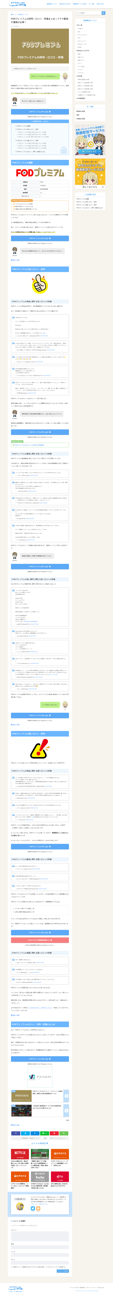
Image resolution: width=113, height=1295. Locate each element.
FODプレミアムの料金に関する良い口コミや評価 (32, 132)
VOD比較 (79, 76)
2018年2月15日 (40, 962)
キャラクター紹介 (74, 1287)
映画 (79, 54)
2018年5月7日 (29, 819)
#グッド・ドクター (53, 674)
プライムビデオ (82, 35)
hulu (79, 31)
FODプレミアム (55, 1138)
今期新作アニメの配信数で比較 (86, 95)
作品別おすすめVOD (65, 4)
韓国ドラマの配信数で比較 (85, 85)
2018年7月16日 (34, 624)
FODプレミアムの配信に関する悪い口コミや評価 (32, 145)
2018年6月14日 (34, 651)
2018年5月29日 (36, 869)
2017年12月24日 (36, 982)
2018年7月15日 (30, 540)
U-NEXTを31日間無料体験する (39, 940)
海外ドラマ (81, 57)
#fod (44, 333)
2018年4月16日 (35, 663)
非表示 (46, 121)
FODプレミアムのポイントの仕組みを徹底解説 (29, 445)
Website (38, 1211)
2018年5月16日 (44, 336)
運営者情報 (82, 1287)
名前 (12, 1244)
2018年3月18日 (30, 518)
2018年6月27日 (31, 798)
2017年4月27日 (47, 375)
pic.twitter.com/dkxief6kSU (30, 621)
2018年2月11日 (35, 972)
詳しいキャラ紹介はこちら (40, 1204)
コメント (14, 1230)
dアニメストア (82, 41)
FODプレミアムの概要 (23, 126)
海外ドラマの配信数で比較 (85, 82)
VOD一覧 (79, 25)
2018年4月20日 (39, 361)
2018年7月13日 (38, 677)
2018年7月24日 (34, 475)
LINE (45, 1133)
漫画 (77, 115)
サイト (13, 1259)
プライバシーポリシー (91, 1287)
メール (13, 1252)
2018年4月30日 (51, 350)
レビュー (63, 1138)
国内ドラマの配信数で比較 (85, 89)
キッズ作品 (81, 66)
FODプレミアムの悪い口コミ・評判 (27, 140)
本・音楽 (91, 4)
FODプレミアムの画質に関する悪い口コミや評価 (32, 148)
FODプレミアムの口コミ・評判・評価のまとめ (31, 151)
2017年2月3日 (48, 786)
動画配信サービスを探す (80, 4)
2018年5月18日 (33, 689)
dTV (79, 38)
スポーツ (80, 69)
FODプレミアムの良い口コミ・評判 (27, 129)
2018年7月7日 (32, 636)
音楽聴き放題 (80, 119)
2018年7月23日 (42, 888)
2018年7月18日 (43, 503)
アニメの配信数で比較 (84, 92)
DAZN (79, 47)
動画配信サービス (52, 4)
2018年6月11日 (32, 393)
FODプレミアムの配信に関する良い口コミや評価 (32, 134)
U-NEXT (80, 28)
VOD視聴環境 (80, 98)
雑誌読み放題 (80, 111)
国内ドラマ (81, 60)
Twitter (33, 1211)
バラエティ (81, 72)
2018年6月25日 (34, 808)
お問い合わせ (100, 4)
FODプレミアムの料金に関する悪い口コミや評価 (32, 143)
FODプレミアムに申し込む (38, 112)
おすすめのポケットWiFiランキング (40, 1008)
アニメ (80, 63)
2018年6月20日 (44, 879)
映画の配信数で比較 (83, 79)
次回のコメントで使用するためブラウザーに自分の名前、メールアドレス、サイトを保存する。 (39, 1267)
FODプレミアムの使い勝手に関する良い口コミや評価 (34, 137)
